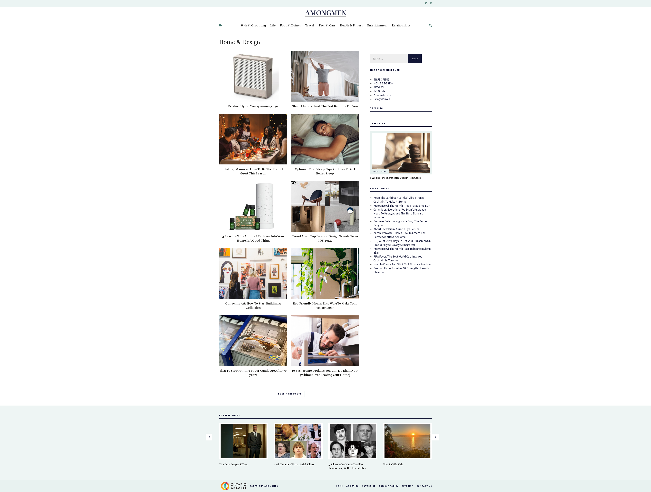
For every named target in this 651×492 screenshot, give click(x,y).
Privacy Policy (388, 486)
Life (273, 25)
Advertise (369, 486)
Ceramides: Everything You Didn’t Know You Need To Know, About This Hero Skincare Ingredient (399, 213)
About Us (352, 486)
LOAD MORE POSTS (290, 393)
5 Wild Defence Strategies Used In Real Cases (395, 177)
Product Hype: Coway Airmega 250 (253, 106)
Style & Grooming (253, 25)
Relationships (401, 25)
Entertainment (377, 25)
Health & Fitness (351, 25)
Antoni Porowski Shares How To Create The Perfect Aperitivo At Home (399, 235)
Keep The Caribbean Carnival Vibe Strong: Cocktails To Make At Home (398, 199)
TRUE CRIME (381, 79)
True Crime (380, 171)
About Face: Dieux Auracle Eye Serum (396, 229)
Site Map (407, 486)
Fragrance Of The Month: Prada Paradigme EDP (401, 206)
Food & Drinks (290, 25)
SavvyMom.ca (381, 99)
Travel (309, 25)
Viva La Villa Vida (393, 464)
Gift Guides (380, 91)
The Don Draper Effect (233, 464)
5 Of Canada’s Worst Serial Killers (294, 464)
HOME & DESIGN (383, 83)
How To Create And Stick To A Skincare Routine (402, 264)
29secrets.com (382, 95)
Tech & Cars (327, 25)
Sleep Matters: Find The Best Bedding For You (325, 106)
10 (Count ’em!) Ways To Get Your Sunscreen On (402, 241)
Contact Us (424, 486)
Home (339, 486)
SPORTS (378, 87)
